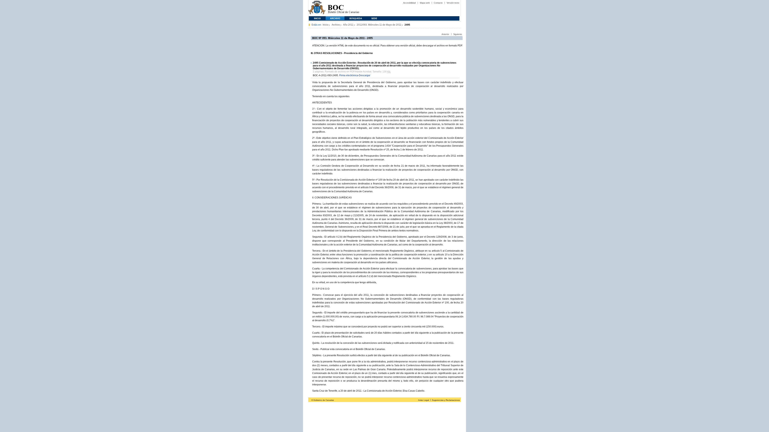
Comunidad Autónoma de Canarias (316, 8)
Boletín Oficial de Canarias (343, 8)
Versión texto (453, 3)
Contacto (438, 3)
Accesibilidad (409, 3)
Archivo (335, 18)
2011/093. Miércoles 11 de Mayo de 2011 (379, 24)
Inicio (317, 18)
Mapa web (425, 3)
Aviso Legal (423, 400)
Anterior (445, 34)
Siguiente (457, 34)
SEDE (374, 18)
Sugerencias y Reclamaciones (446, 400)
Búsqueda (355, 18)
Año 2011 (348, 24)
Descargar (364, 75)
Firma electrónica (348, 75)
